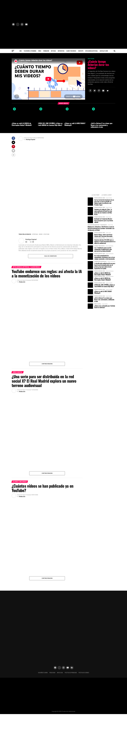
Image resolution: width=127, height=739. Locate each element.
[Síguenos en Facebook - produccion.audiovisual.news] (26, 242)
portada (35, 234)
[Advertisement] (101, 322)
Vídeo (39, 51)
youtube (46, 234)
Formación (46, 51)
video (41, 234)
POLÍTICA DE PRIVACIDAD (71, 672)
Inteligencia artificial (91, 51)
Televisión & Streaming (30, 51)
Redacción (22, 282)
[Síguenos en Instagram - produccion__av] (63, 667)
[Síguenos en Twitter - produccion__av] (26, 282)
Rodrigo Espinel (30, 139)
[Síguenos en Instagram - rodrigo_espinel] (31, 242)
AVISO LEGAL (60, 672)
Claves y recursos (71, 51)
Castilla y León (104, 51)
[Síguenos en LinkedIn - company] (72, 667)
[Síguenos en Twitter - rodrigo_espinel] (36, 139)
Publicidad (52, 672)
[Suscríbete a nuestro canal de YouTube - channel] (67, 667)
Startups (80, 51)
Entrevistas (61, 51)
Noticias (53, 51)
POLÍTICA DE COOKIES (84, 672)
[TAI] (51, 185)
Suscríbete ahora (43, 672)
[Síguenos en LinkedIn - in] (33, 242)
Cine (20, 51)
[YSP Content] (51, 229)
